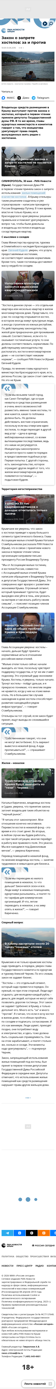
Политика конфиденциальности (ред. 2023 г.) (26, 1302)
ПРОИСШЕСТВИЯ (39, 1256)
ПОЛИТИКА (8, 1256)
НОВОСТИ (7, 1266)
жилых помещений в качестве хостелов (24, 195)
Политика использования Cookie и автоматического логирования (21, 1297)
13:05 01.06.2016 (9, 48)
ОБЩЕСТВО (22, 1256)
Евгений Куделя (18, 250)
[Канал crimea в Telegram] (7, 1233)
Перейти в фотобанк (40, 84)
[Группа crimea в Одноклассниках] (44, 1233)
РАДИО (39, 1266)
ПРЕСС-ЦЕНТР (24, 1266)
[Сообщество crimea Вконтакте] (20, 1233)
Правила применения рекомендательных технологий (24, 1306)
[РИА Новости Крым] (13, 30)
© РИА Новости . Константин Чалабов (16, 84)
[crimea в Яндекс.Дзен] (32, 1233)
